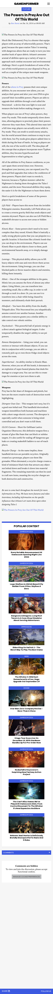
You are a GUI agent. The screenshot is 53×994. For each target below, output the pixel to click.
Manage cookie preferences (26, 876)
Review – (26, 709)
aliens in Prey (17, 87)
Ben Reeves (15, 23)
